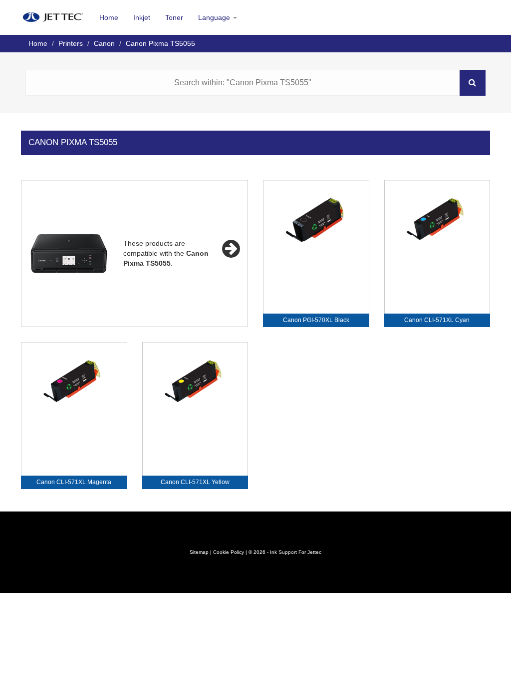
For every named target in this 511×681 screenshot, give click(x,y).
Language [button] (215, 17)
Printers (70, 43)
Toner (174, 17)
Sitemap (199, 552)
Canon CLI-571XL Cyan (437, 320)
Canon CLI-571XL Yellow (195, 482)
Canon (104, 43)
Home (108, 17)
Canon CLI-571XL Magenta (73, 482)
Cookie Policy (228, 552)
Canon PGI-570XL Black (316, 320)
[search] (473, 83)
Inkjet (141, 17)
